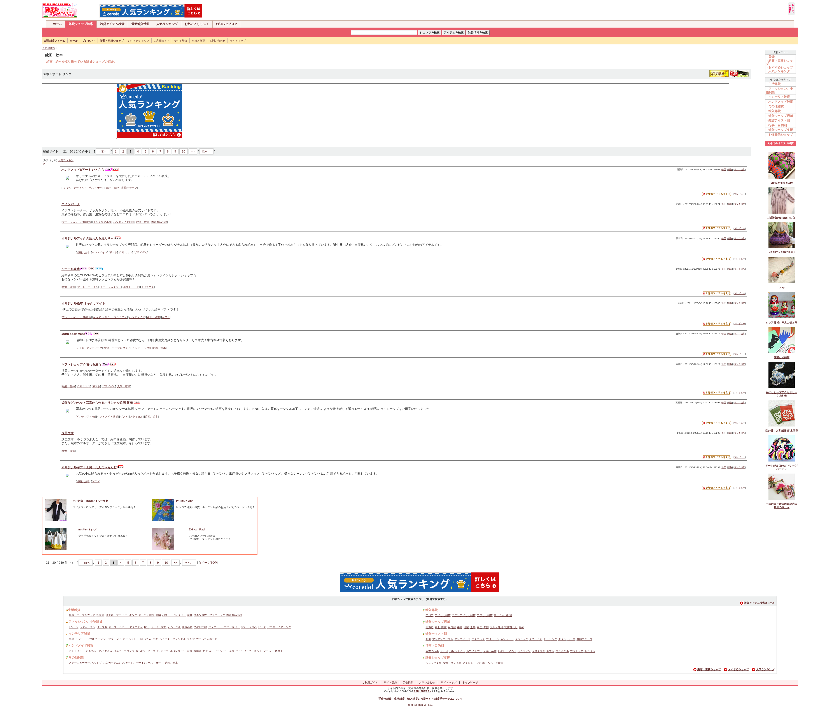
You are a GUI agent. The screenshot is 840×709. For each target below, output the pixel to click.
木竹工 (279, 651)
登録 (771, 56)
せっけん (141, 651)
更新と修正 (198, 40)
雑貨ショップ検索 (81, 24)
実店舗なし (511, 627)
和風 (428, 639)
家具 (71, 639)
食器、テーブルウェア (117, 347)
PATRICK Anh (184, 500)
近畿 (473, 627)
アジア (430, 615)
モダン (562, 639)
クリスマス (125, 252)
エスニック (478, 639)
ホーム (57, 24)
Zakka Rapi (197, 529)
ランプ (191, 639)
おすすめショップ (138, 40)
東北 (437, 627)
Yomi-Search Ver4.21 (420, 704)
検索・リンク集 (452, 663)
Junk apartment (73, 333)
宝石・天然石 (249, 627)
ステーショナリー (110, 287)
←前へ (102, 151)
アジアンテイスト (442, 639)
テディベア (80, 187)
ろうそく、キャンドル (172, 639)
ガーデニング (116, 662)
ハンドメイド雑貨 (123, 222)
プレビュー (739, 194)
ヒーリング (550, 639)
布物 (231, 651)
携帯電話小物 (159, 222)
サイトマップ (238, 40)
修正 (723, 169)
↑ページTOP (208, 562)
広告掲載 (408, 682)
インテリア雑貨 (779, 96)
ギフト (113, 252)
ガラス (165, 651)
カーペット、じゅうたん (137, 639)
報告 (730, 169)
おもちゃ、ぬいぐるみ (99, 651)
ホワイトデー (474, 651)
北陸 (466, 627)
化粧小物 (187, 627)
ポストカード (96, 187)
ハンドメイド (99, 252)
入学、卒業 (123, 386)
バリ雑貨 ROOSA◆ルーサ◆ (90, 500)
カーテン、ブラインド (108, 639)
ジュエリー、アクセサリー (224, 627)
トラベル (589, 651)
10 (183, 151)
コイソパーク (70, 204)
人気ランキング (167, 24)
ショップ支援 (433, 663)
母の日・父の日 (507, 651)
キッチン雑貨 (146, 615)
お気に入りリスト (197, 24)
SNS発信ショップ (780, 134)
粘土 (205, 651)
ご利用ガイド (162, 40)
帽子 (146, 627)
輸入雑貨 (774, 111)
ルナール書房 (70, 269)
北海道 (430, 627)
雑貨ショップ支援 (780, 130)
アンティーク (94, 347)
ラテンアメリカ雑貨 (464, 615)
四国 (486, 627)
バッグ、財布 (158, 627)
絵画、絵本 (112, 187)
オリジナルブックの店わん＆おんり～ (87, 238)
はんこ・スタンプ (124, 651)
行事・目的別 (777, 125)
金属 (189, 651)
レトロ (80, 347)
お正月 (444, 651)
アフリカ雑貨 (485, 615)
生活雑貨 (774, 84)
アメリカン (492, 639)
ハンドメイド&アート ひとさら (82, 169)
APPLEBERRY (422, 691)
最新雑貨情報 (140, 24)
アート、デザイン (87, 287)
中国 (479, 627)
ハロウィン (524, 651)
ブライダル (140, 252)
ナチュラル (535, 639)
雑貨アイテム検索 (112, 24)
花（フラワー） (218, 651)
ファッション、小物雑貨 (76, 222)
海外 (521, 627)
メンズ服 (102, 627)
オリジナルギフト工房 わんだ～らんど (89, 467)
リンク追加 (739, 169)
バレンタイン (457, 651)
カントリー (507, 639)
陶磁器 (197, 651)
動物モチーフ (129, 187)
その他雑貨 (48, 48)
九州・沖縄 (496, 627)
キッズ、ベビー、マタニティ (110, 317)
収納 (158, 615)
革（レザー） (178, 651)
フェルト (268, 651)
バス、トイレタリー (174, 615)
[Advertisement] (77, 111)
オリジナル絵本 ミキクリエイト (83, 303)
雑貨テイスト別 (779, 120)
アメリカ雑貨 (443, 615)
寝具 (189, 615)
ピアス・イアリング (279, 627)
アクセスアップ (471, 663)
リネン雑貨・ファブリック (209, 615)
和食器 (100, 615)
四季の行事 (432, 651)
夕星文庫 (67, 433)
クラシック (521, 639)
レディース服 (87, 627)
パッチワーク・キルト (249, 651)
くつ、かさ (174, 627)
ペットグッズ (99, 662)
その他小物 (200, 627)
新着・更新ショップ (709, 669)
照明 (155, 639)
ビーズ (262, 627)
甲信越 (452, 627)
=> (192, 151)
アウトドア (576, 651)
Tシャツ (67, 187)
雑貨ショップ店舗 (780, 116)
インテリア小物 (102, 222)
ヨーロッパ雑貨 (503, 615)
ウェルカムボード (206, 639)
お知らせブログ (226, 24)
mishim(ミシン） (88, 529)
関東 (444, 627)
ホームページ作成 (492, 663)
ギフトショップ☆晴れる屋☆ (81, 364)
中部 (459, 627)
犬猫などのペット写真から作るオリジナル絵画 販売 (97, 402)
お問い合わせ (217, 40)
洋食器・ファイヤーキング (121, 615)
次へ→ (206, 151)
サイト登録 (180, 40)
